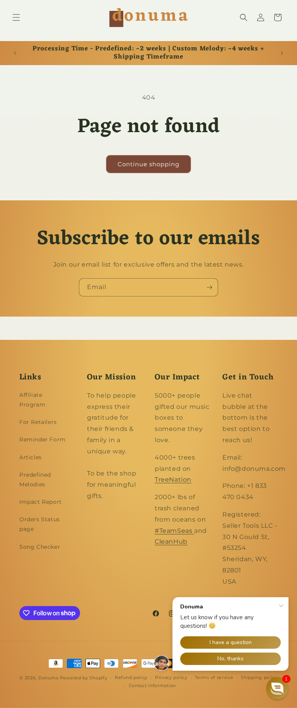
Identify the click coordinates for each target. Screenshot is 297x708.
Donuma (48, 677)
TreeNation (173, 479)
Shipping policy (259, 677)
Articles (30, 457)
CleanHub (171, 541)
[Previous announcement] (15, 53)
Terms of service (214, 677)
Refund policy (131, 677)
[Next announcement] (281, 53)
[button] (16, 17)
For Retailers (38, 422)
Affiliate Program (32, 399)
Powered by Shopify (84, 677)
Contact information (152, 685)
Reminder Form (42, 439)
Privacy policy (171, 677)
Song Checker (39, 546)
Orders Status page (39, 524)
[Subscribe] (209, 287)
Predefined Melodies (35, 479)
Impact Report (40, 501)
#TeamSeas (174, 530)
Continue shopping (148, 164)
